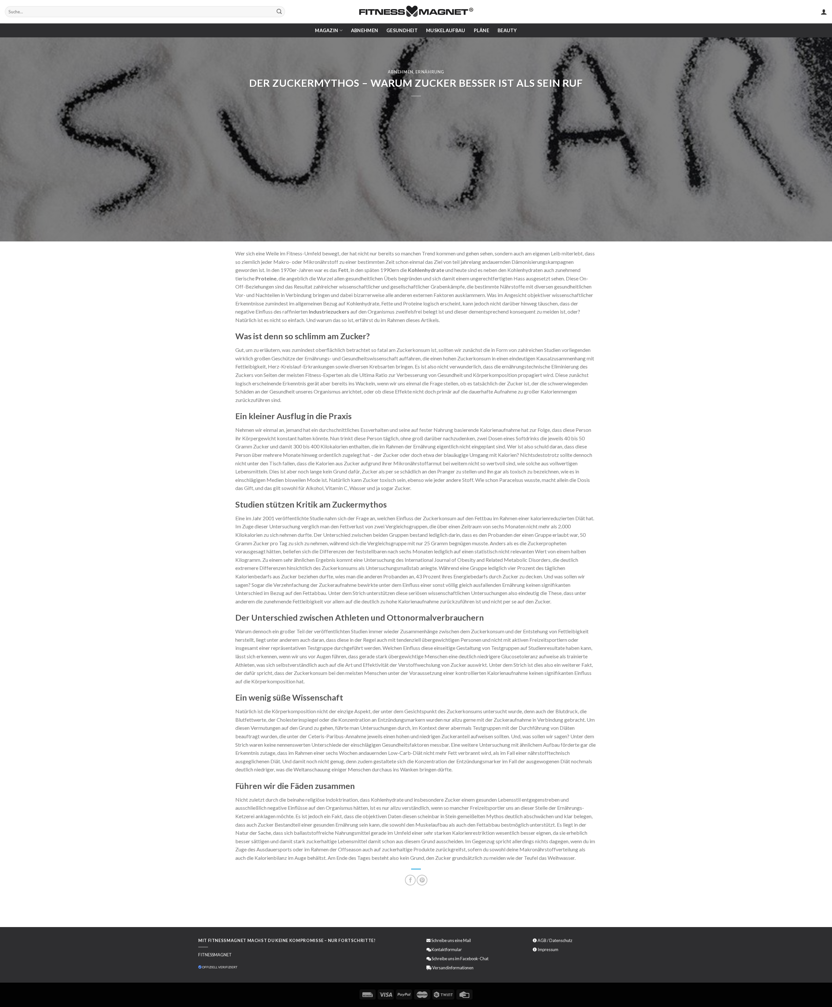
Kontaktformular (447, 949)
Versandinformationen (453, 967)
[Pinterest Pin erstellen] (422, 880)
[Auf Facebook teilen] (410, 880)
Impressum (548, 949)
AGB (542, 940)
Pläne (481, 30)
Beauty (507, 30)
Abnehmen (364, 30)
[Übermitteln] (279, 11)
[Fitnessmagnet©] (416, 11)
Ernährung (429, 71)
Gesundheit (402, 30)
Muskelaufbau (445, 30)
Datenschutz (560, 940)
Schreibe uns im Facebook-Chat (459, 958)
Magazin (326, 30)
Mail (467, 940)
